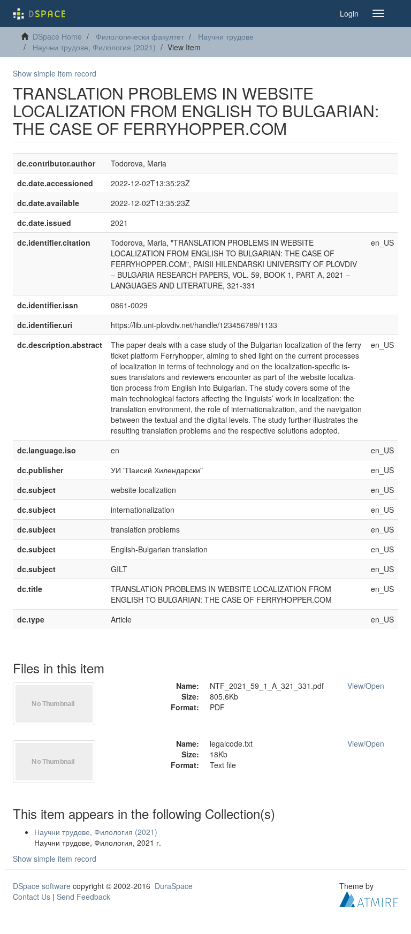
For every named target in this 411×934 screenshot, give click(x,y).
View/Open (365, 685)
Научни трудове (226, 36)
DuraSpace (174, 885)
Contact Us (31, 896)
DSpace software (42, 885)
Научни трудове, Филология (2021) (94, 47)
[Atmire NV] (368, 897)
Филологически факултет (140, 36)
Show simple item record (54, 73)
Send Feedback (83, 896)
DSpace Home (57, 36)
